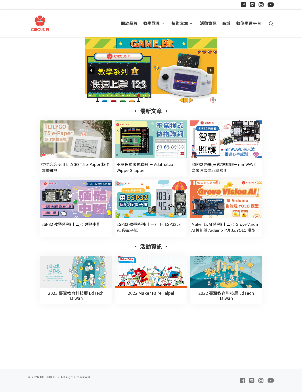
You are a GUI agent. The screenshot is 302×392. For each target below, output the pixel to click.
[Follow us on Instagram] (261, 4)
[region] (151, 70)
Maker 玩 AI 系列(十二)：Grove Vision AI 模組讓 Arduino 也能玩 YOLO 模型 (224, 227)
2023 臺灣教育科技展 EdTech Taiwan (76, 295)
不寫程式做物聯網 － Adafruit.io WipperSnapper (145, 167)
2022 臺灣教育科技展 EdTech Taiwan (226, 295)
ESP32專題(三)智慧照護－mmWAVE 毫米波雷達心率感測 (223, 167)
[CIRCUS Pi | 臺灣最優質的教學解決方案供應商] (40, 22)
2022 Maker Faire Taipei (151, 293)
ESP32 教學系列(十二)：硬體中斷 (71, 224)
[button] (151, 70)
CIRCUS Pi (48, 377)
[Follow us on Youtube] (271, 4)
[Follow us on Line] (252, 4)
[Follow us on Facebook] (243, 4)
